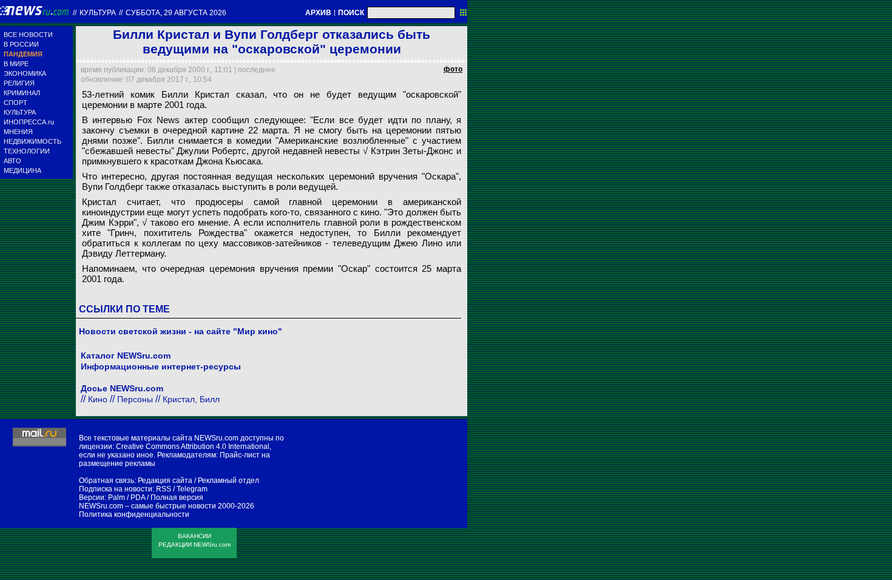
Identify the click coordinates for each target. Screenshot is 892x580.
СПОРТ (15, 102)
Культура (97, 12)
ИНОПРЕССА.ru (29, 122)
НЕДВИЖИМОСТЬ (32, 141)
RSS (163, 489)
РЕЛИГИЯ (19, 83)
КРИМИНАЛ (22, 92)
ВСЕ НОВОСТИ (28, 34)
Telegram (192, 489)
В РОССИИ (21, 44)
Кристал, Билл (191, 399)
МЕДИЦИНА (22, 170)
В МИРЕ (16, 63)
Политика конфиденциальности (134, 514)
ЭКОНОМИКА (25, 73)
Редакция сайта (165, 480)
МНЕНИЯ (18, 131)
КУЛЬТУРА (20, 112)
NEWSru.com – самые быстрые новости (147, 506)
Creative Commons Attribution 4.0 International (192, 446)
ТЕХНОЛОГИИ (27, 151)
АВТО (12, 160)
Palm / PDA (126, 497)
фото (453, 69)
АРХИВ (318, 12)
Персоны (135, 399)
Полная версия (176, 497)
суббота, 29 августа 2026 (176, 12)
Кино (97, 399)
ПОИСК (351, 12)
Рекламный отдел (228, 480)
